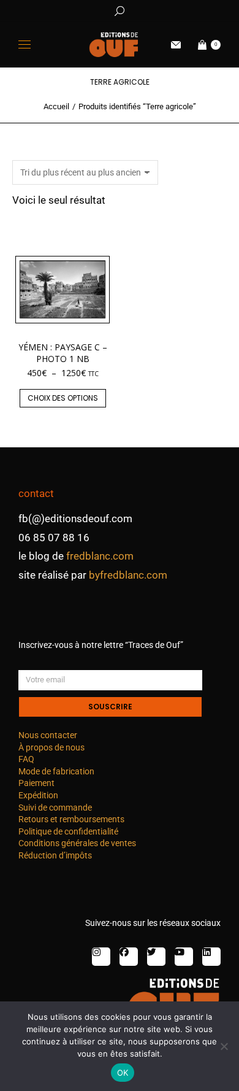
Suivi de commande (55, 807)
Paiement (36, 783)
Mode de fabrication (56, 771)
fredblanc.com (100, 556)
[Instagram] (101, 956)
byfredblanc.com (128, 575)
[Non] (224, 1046)
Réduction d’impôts (55, 855)
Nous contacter (47, 735)
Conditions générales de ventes (77, 843)
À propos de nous (51, 747)
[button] (181, 10)
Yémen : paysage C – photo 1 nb (62, 352)
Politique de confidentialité (68, 831)
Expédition (38, 795)
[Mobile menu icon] (24, 44)
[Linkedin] (211, 956)
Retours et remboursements (71, 819)
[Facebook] (129, 956)
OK (123, 1073)
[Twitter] (156, 956)
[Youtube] (184, 956)
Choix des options (63, 398)
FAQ (26, 759)
